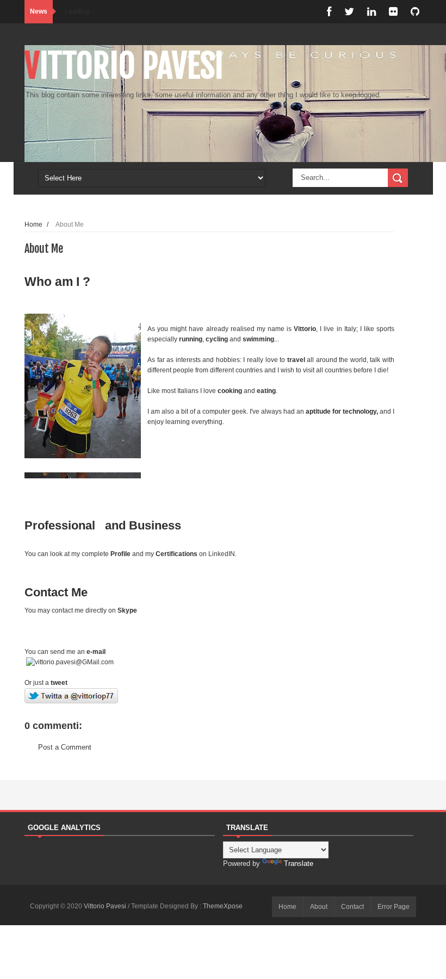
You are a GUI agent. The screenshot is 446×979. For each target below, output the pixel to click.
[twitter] (349, 12)
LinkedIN (221, 554)
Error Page (393, 907)
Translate (298, 863)
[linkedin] (371, 12)
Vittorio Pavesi (124, 65)
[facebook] (329, 12)
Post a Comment (64, 747)
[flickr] (393, 12)
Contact (352, 907)
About (318, 907)
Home (33, 224)
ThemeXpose (223, 906)
